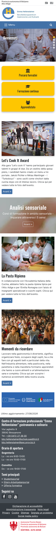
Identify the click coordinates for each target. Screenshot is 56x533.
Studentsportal (11, 479)
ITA (46, 2)
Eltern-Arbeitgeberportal (16, 482)
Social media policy (28, 516)
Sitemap (25, 512)
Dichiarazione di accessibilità (27, 506)
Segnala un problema (42, 512)
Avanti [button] (6, 191)
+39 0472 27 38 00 (16, 435)
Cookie (15, 512)
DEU (51, 2)
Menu (11, 24)
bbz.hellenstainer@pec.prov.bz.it (18, 442)
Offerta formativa (13, 485)
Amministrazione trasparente (21, 509)
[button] (28, 73)
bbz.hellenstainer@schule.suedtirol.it (20, 439)
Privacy (6, 512)
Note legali (43, 509)
